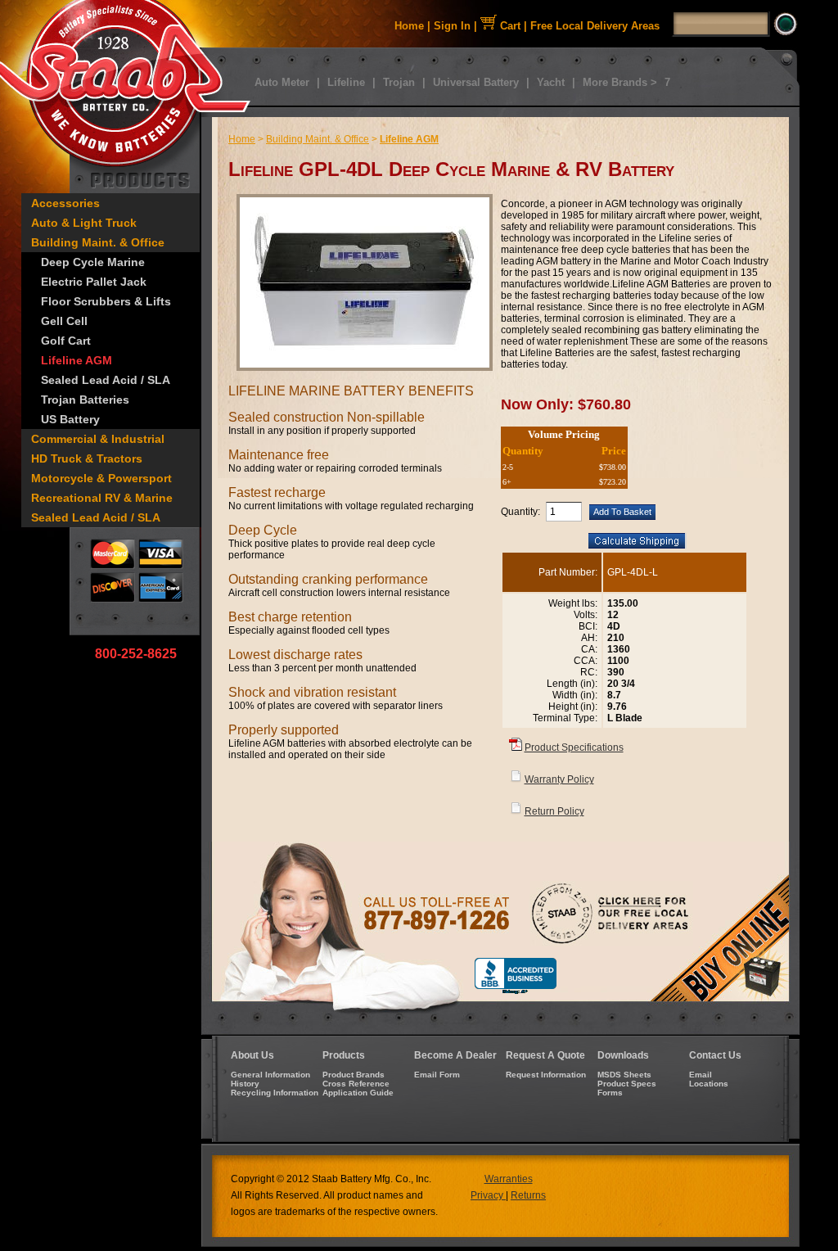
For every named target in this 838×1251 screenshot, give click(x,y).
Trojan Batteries (85, 399)
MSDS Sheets (624, 1074)
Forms (610, 1092)
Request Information (546, 1074)
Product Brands (353, 1074)
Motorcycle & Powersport (101, 478)
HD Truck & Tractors (86, 458)
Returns (528, 1195)
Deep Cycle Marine (93, 262)
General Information (270, 1074)
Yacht (551, 82)
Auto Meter (282, 82)
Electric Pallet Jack (93, 281)
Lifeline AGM (76, 360)
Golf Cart (66, 340)
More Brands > (620, 82)
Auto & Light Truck (84, 222)
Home (409, 26)
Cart (508, 26)
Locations (708, 1083)
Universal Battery (476, 82)
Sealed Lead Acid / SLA (105, 379)
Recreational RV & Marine (102, 497)
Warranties (508, 1179)
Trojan (399, 82)
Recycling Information (274, 1092)
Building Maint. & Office (97, 242)
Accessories (65, 203)
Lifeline (346, 82)
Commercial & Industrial (97, 438)
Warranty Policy (559, 779)
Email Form (437, 1074)
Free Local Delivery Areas (595, 26)
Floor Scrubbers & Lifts (106, 301)
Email (700, 1074)
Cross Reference (356, 1083)
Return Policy (554, 811)
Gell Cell (64, 320)
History (245, 1083)
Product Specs (626, 1083)
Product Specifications (574, 747)
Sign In (452, 26)
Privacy (488, 1195)
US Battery (70, 419)
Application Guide (358, 1092)
